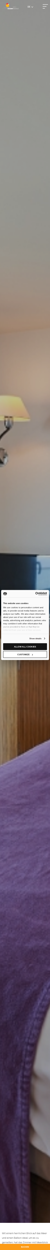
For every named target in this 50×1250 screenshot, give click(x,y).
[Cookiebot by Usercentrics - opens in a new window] (35, 594)
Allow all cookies (25, 646)
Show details (35, 638)
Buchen (25, 1247)
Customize (23, 654)
